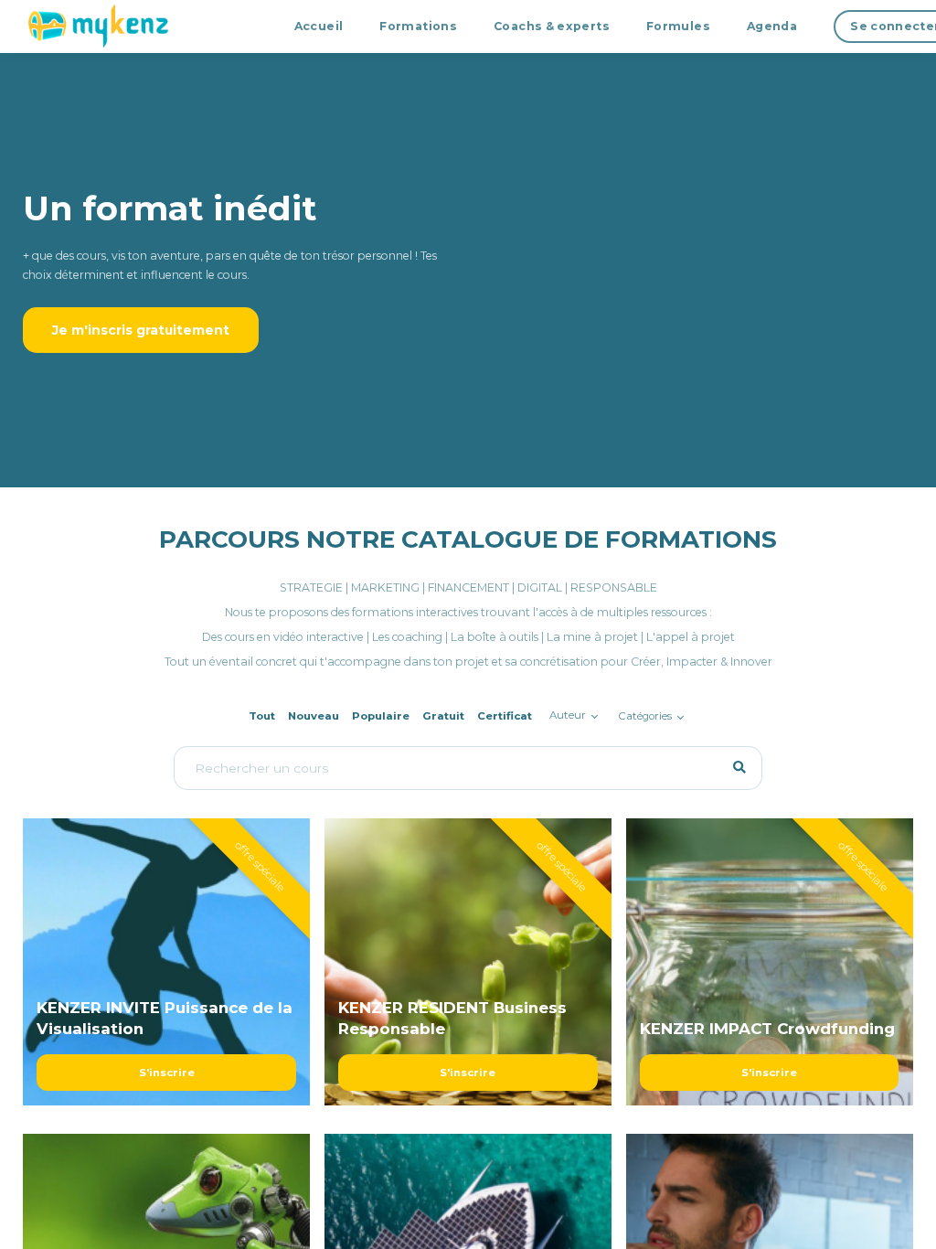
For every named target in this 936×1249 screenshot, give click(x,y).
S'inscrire (167, 1072)
